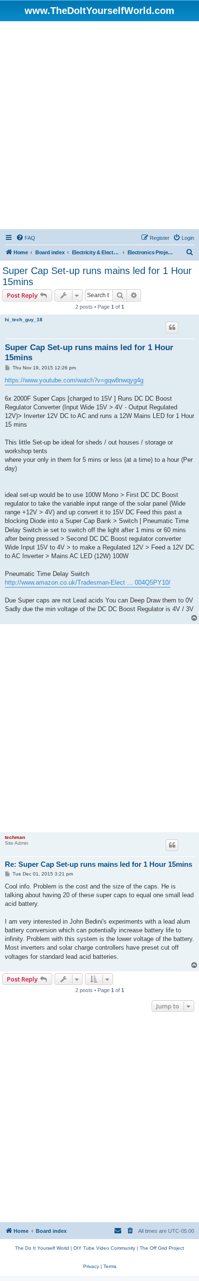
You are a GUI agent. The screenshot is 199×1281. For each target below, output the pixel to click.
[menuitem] (25, 238)
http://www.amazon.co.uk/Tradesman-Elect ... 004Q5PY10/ (88, 582)
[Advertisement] (99, 125)
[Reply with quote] (172, 327)
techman (15, 837)
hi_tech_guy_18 (24, 319)
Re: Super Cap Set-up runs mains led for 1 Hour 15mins (98, 864)
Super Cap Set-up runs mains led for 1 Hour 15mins (97, 276)
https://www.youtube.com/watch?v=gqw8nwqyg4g (74, 380)
